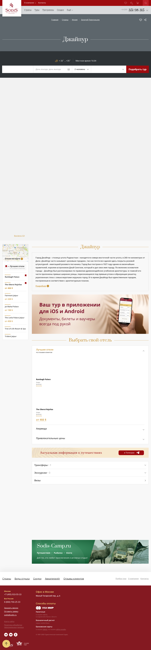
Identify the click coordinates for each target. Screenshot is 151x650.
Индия (75, 20)
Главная (54, 20)
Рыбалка (58, 553)
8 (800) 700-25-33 (12, 602)
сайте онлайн (61, 629)
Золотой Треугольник (90, 20)
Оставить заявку (11, 611)
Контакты (145, 578)
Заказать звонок (11, 608)
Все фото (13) (19, 236)
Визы (37, 480)
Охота (69, 553)
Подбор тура (120, 578)
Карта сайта (9, 621)
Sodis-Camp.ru (54, 546)
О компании (29, 3)
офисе (45, 629)
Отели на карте (12, 258)
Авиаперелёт (52, 578)
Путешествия (43, 553)
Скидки (37, 578)
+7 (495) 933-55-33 (12, 594)
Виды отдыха (22, 578)
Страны (65, 20)
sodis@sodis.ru (10, 615)
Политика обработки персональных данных (14, 626)
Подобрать (138, 69)
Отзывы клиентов (73, 578)
